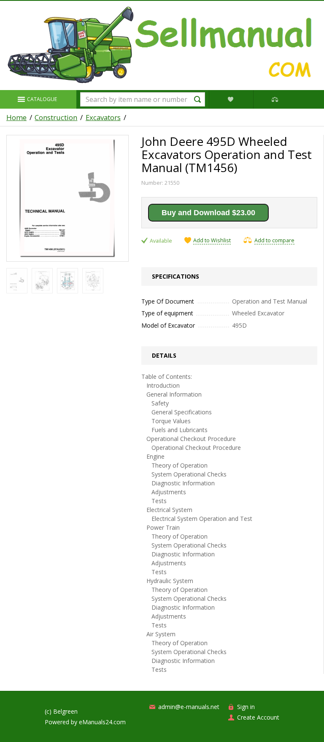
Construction (56, 117)
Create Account (258, 717)
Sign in (246, 707)
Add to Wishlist (212, 240)
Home (16, 117)
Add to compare (274, 240)
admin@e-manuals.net (188, 707)
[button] (38, 99)
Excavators (103, 117)
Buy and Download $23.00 (208, 212)
